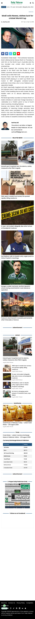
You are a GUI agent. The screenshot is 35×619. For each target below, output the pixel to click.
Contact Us (11, 602)
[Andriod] (22, 608)
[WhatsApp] (14, 53)
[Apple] (25, 608)
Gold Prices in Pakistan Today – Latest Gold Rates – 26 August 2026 (17, 424)
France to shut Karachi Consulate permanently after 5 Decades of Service (16, 319)
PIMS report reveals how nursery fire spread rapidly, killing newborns (15, 197)
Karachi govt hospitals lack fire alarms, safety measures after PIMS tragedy (16, 167)
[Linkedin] (19, 608)
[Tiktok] (13, 608)
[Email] (18, 53)
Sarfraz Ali (6, 22)
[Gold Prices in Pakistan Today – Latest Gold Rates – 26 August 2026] (17, 413)
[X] (10, 53)
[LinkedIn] (6, 53)
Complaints (29, 602)
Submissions (5, 605)
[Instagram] (10, 608)
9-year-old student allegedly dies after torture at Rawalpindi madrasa (16, 227)
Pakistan (31, 11)
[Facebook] (2, 53)
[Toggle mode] (30, 3)
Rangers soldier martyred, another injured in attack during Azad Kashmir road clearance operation (15, 288)
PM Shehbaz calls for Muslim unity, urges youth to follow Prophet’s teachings (17, 257)
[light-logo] (17, 3)
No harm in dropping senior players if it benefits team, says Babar (21, 393)
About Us (4, 602)
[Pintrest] (16, 608)
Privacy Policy (21, 602)
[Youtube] (7, 608)
